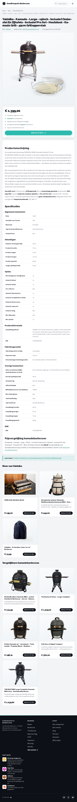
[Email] (73, 797)
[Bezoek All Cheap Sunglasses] (4, 759)
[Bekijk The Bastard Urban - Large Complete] (56, 581)
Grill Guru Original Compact (51, 644)
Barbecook (31, 727)
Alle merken (57, 727)
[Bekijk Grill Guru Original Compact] (56, 628)
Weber (29, 724)
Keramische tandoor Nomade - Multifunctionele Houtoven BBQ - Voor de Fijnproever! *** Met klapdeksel (55, 502)
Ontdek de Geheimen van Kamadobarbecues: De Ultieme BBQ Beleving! (37, 458)
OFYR (29, 737)
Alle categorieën (58, 724)
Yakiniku (8, 29)
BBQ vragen (57, 740)
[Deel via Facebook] (68, 797)
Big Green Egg (32, 734)
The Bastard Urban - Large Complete (55, 597)
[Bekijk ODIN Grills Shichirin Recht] (20, 484)
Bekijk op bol (37, 133)
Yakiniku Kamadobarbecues (31, 29)
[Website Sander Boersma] (10, 797)
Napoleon (30, 740)
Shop (9, 11)
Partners (56, 734)
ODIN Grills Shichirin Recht (14, 500)
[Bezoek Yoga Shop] (4, 769)
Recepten (56, 737)
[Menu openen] (73, 4)
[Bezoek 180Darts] (4, 777)
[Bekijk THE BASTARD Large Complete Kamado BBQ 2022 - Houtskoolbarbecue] (20, 673)
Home (4, 11)
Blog (54, 731)
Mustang (30, 743)
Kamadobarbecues (18, 11)
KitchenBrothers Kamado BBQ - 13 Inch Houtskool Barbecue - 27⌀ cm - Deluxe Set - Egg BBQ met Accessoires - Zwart (19, 599)
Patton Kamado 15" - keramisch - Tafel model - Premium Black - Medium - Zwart (19, 646)
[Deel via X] (64, 797)
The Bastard (31, 731)
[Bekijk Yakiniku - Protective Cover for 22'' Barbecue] (20, 531)
